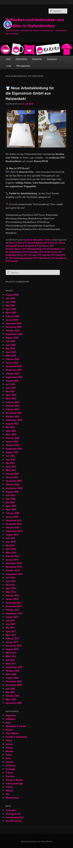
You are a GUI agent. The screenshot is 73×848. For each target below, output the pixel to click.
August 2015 (12, 649)
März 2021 (11, 470)
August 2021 (12, 452)
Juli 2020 (10, 495)
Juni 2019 (11, 541)
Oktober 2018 (12, 570)
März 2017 (11, 634)
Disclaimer (37, 58)
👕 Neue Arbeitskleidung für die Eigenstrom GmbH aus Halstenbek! (30, 93)
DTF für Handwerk (51, 248)
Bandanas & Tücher (16, 726)
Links (8, 65)
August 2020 (12, 491)
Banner (9, 729)
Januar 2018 (12, 599)
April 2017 (11, 631)
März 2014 (11, 652)
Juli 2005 (10, 688)
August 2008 (12, 677)
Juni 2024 (11, 387)
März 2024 (11, 398)
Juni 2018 (11, 581)
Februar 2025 (12, 359)
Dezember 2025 (14, 323)
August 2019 (12, 534)
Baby (8, 722)
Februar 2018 (12, 595)
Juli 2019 (10, 538)
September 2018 (14, 574)
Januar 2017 (12, 642)
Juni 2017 (11, 624)
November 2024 (14, 369)
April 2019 (11, 549)
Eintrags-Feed (13, 813)
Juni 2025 (11, 344)
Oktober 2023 (12, 405)
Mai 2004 (10, 692)
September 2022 (14, 420)
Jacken (9, 744)
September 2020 (14, 488)
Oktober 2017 (12, 609)
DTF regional (44, 254)
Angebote (11, 715)
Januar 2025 (12, 362)
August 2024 (12, 380)
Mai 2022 (10, 427)
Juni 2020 (11, 498)
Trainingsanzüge (14, 783)
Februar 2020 (12, 513)
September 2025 (14, 334)
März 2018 (11, 591)
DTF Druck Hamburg (24, 245)
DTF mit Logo (30, 254)
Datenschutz (21, 58)
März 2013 (11, 656)
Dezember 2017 (14, 602)
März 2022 (11, 434)
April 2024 (11, 394)
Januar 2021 (12, 477)
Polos (9, 754)
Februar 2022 (12, 438)
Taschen (10, 776)
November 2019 (14, 523)
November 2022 (14, 412)
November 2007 (14, 681)
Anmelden (11, 810)
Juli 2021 (10, 455)
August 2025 (12, 337)
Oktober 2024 (12, 373)
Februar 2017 (12, 638)
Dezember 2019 (14, 520)
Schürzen (11, 765)
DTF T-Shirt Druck (41, 258)
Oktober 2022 (12, 416)
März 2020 (11, 509)
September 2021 (14, 448)
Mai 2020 (10, 502)
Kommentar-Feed (15, 817)
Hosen (9, 740)
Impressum (52, 58)
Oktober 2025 (12, 330)
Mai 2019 (10, 545)
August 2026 (12, 294)
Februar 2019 (12, 556)
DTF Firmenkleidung (31, 248)
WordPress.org (13, 820)
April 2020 (11, 505)
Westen (9, 790)
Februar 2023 (12, 409)
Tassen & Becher (14, 779)
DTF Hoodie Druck (48, 251)
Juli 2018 (10, 577)
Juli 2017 (10, 620)
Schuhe (10, 761)
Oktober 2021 (12, 445)
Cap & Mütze (12, 733)
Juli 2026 (10, 298)
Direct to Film (15, 242)
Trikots (9, 787)
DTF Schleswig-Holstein (20, 258)
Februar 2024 (12, 402)
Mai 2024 (10, 391)
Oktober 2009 (12, 670)
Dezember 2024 (14, 366)
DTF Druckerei (42, 245)
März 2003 (11, 699)
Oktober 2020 (12, 484)
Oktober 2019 (12, 527)
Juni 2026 (11, 301)
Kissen (9, 747)
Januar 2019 (12, 559)
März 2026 (11, 312)
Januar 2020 (12, 516)
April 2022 (11, 430)
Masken (10, 751)
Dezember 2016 (14, 645)
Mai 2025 (10, 348)
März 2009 (11, 674)
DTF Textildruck (58, 258)
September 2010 (14, 667)
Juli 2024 (10, 384)
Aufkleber (11, 719)
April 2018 (11, 588)
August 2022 (12, 423)
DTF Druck (48, 242)
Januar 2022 (12, 441)
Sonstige (10, 769)
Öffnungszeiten (23, 65)
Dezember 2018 (14, 563)
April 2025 (11, 352)
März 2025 (11, 355)
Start (8, 58)
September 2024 (14, 377)
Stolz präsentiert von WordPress (36, 841)
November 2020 (14, 480)
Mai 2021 (10, 463)
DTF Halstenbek (31, 251)
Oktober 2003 (12, 695)
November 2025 (14, 326)
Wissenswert (12, 797)
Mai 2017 (10, 627)
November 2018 (14, 566)
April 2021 (11, 466)
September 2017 (14, 613)
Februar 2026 (12, 316)
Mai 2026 (10, 305)
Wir (7, 794)
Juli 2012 (10, 660)
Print (8, 758)
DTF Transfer (12, 261)
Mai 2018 (10, 584)
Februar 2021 (12, 473)
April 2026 (11, 309)
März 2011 (11, 663)
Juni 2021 (11, 459)
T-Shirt (47, 239)
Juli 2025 (10, 341)
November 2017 (14, 606)
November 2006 (14, 684)
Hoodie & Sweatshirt (33, 239)
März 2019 (11, 552)
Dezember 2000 (14, 702)
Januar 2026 (12, 319)
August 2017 (12, 616)
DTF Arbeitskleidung (32, 242)
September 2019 (14, 531)
